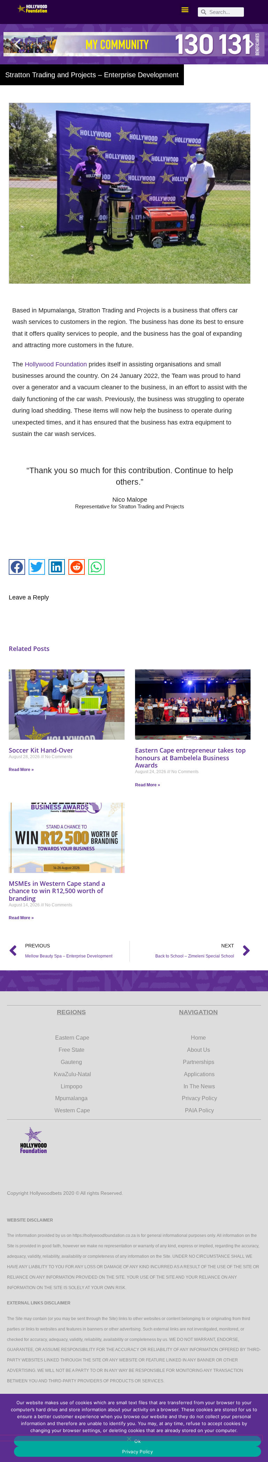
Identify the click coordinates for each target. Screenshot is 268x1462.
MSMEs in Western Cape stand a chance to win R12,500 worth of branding (57, 891)
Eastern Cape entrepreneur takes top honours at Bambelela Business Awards (190, 757)
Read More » (21, 769)
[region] (134, 44)
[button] (185, 9)
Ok (137, 1441)
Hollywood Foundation (56, 364)
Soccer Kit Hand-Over (41, 750)
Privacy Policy (137, 1451)
